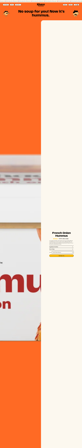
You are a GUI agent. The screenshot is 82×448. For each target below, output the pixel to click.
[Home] (41, 4)
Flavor (50, 252)
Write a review (65, 238)
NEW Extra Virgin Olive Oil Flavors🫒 (16, 1)
